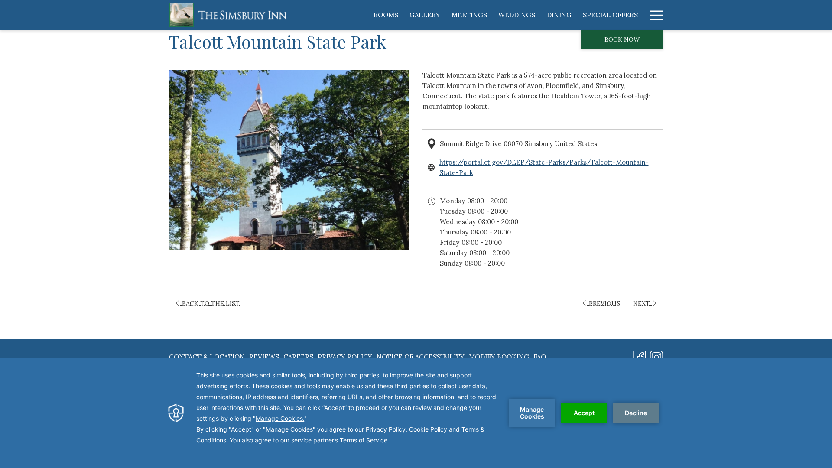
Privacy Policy (345, 357)
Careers (298, 357)
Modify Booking (499, 357)
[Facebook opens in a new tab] (639, 356)
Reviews (264, 357)
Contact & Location (207, 357)
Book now (622, 39)
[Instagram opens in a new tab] (656, 356)
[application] (416, 413)
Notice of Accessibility (421, 357)
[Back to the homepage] (227, 15)
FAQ (539, 357)
